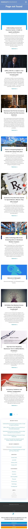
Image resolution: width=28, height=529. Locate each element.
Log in (14, 492)
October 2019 (14, 465)
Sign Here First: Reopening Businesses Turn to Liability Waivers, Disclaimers (14, 348)
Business (14, 471)
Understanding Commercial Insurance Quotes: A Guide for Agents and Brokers (14, 30)
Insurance (14, 474)
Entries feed (14, 494)
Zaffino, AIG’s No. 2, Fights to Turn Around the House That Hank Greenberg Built (14, 72)
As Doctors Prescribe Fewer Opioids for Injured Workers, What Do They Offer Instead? (14, 199)
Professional (14, 481)
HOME (14, 511)
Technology (14, 484)
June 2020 (14, 460)
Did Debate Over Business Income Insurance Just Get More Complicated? (14, 307)
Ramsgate (9, 2)
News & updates (14, 476)
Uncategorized (14, 486)
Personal (14, 479)
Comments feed (14, 495)
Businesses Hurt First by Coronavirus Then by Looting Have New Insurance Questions (14, 113)
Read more (14, 48)
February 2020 (14, 462)
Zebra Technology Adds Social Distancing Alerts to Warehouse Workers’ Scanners (14, 239)
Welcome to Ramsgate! (14, 278)
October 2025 (14, 457)
